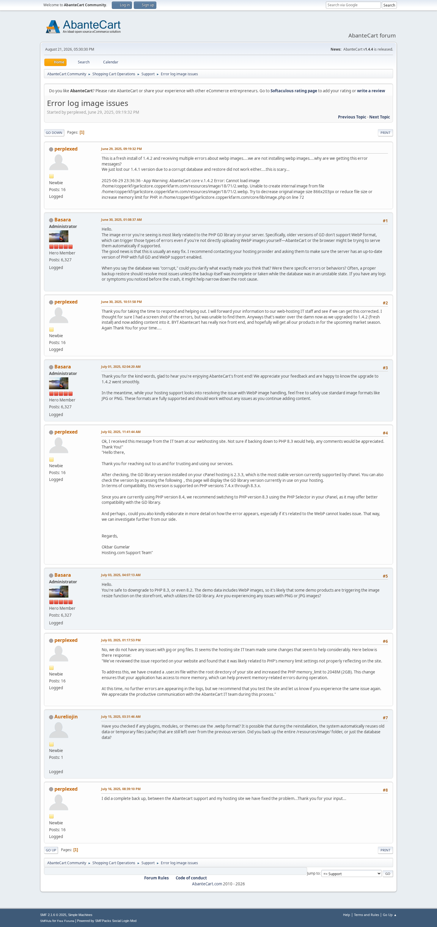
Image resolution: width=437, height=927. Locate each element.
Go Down (54, 132)
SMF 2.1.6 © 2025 (53, 915)
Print (385, 132)
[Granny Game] (51, 764)
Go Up (51, 850)
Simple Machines (80, 915)
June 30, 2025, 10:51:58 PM (121, 301)
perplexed (66, 149)
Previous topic (352, 117)
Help (346, 914)
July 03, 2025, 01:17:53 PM (121, 640)
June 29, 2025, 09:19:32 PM (121, 148)
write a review (371, 90)
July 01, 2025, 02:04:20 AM (121, 366)
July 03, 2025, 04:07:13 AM (121, 575)
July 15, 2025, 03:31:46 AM (121, 716)
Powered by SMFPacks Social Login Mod (106, 921)
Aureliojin (66, 716)
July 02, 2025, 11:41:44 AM (121, 431)
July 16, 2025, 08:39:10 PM (121, 789)
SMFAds (45, 921)
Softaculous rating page (294, 90)
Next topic (379, 117)
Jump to (313, 873)
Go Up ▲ (390, 914)
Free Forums (65, 921)
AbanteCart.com (207, 884)
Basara (62, 219)
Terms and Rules (366, 914)
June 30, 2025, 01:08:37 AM (121, 219)
